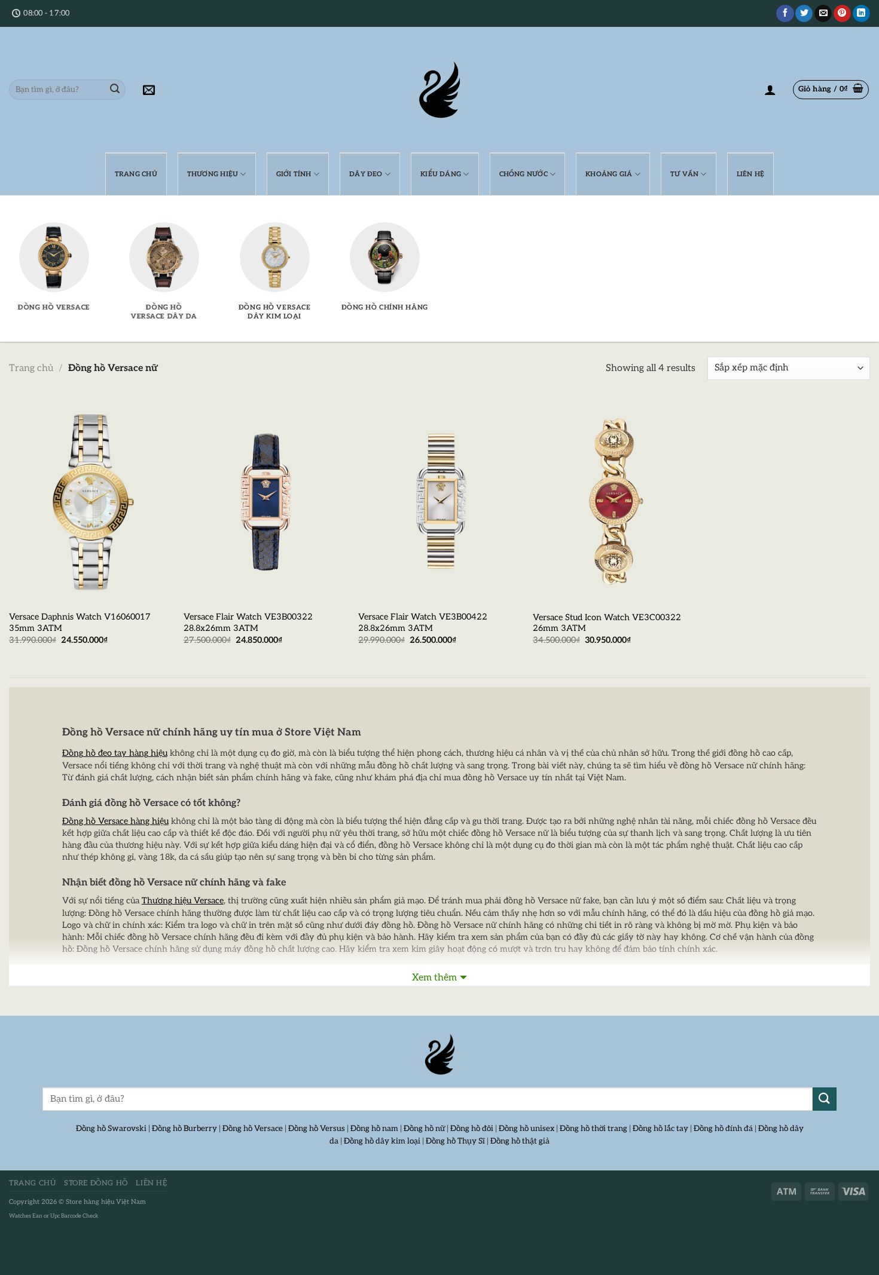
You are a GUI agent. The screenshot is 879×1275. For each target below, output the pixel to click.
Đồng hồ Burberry (184, 1128)
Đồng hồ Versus (316, 1128)
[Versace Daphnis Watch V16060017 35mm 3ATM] (90, 503)
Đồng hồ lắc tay (660, 1128)
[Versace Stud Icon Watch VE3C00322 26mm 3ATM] (614, 503)
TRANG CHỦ (136, 174)
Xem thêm (434, 977)
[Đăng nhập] (770, 89)
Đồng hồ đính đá (723, 1128)
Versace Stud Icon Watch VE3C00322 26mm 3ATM (607, 623)
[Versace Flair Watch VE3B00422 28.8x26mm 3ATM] (439, 503)
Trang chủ (31, 368)
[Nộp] (115, 89)
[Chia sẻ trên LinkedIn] (861, 14)
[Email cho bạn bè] (823, 14)
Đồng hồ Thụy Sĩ (455, 1141)
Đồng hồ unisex (526, 1128)
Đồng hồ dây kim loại (382, 1141)
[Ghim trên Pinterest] (842, 14)
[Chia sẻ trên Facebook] (784, 14)
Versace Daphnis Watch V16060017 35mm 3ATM (80, 622)
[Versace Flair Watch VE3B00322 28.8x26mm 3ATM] (265, 503)
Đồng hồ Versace (252, 1128)
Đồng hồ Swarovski (111, 1128)
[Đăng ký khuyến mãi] (149, 89)
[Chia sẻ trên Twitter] (804, 14)
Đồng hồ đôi (471, 1128)
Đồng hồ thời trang (593, 1128)
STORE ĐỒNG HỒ (96, 1183)
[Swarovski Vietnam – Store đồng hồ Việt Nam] (439, 89)
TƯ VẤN (684, 174)
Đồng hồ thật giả (520, 1141)
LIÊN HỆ (751, 174)
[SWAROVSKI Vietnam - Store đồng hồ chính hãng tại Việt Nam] (439, 1054)
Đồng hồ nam (374, 1128)
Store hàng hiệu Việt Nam (106, 1202)
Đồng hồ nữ (424, 1128)
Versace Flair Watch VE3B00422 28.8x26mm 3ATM (422, 622)
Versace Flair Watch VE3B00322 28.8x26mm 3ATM (248, 622)
